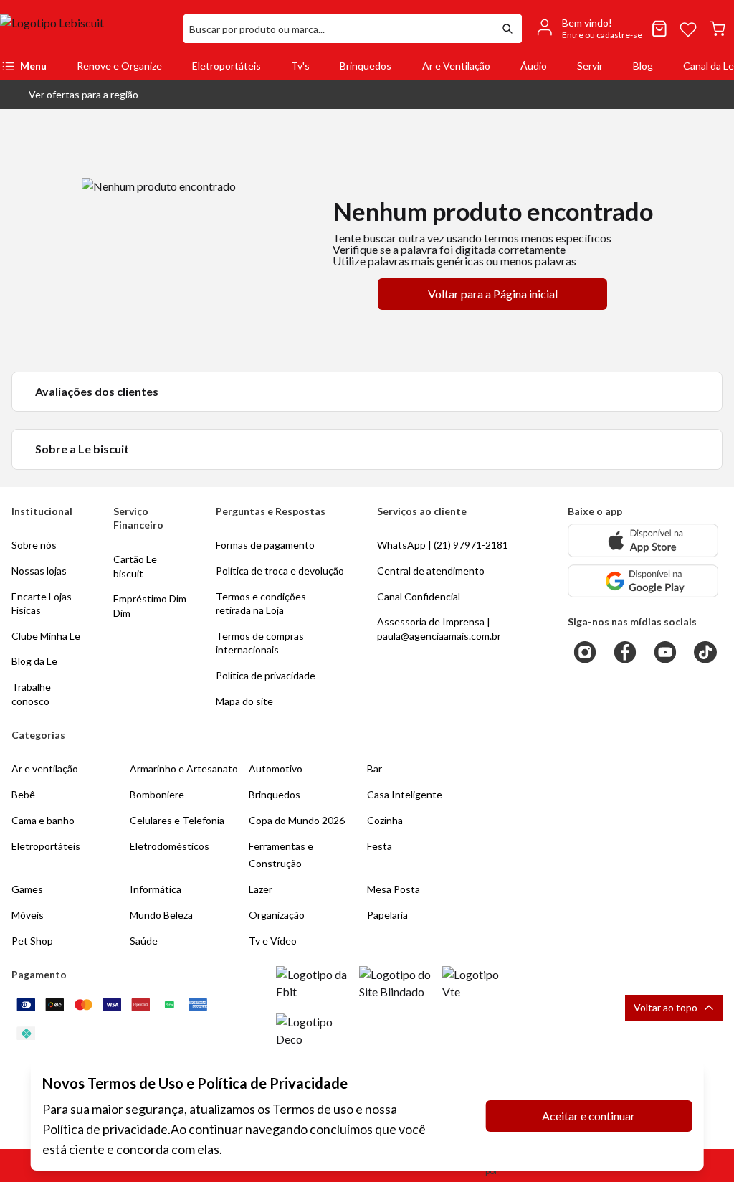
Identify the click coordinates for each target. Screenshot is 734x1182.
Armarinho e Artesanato (184, 768)
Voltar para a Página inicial (493, 294)
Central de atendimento (431, 570)
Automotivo (275, 768)
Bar (374, 768)
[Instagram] (585, 652)
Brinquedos (365, 66)
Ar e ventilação (44, 768)
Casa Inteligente (404, 794)
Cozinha (385, 820)
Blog (643, 66)
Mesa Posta (393, 889)
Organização (277, 915)
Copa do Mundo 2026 (297, 820)
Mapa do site (244, 701)
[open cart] (717, 28)
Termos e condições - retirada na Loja (264, 603)
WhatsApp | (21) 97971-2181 (442, 545)
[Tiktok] (705, 652)
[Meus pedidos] (659, 28)
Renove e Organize (119, 66)
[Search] (507, 28)
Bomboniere (157, 794)
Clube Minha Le (45, 636)
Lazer (260, 889)
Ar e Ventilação (456, 66)
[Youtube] (665, 652)
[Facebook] (625, 652)
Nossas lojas (39, 570)
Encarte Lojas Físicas (41, 603)
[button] (72, 94)
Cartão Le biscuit (135, 566)
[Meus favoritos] (688, 28)
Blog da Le (34, 661)
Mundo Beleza (161, 915)
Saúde (144, 941)
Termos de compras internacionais (260, 643)
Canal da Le (708, 66)
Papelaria (387, 915)
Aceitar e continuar (588, 1115)
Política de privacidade (105, 1129)
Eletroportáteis (226, 66)
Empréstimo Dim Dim (149, 605)
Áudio (533, 66)
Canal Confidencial (418, 596)
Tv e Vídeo (273, 941)
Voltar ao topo (665, 1007)
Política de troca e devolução (280, 570)
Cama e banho (43, 820)
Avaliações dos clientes (96, 391)
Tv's (300, 66)
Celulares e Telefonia (177, 820)
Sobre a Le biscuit (82, 448)
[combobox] (338, 28)
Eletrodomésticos (169, 846)
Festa (379, 846)
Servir (590, 66)
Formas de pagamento (265, 545)
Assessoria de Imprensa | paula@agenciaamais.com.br (439, 628)
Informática (155, 889)
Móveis (27, 915)
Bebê (23, 794)
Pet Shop (32, 941)
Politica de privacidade (265, 675)
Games (27, 889)
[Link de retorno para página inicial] (86, 28)
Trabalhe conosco (31, 694)
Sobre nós (34, 545)
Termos (293, 1109)
